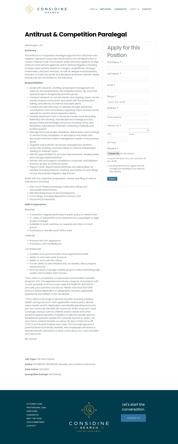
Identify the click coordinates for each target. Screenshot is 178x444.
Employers (105, 9)
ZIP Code (111, 142)
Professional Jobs (36, 407)
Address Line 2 (114, 125)
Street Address (114, 117)
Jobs (92, 9)
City (109, 134)
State (131, 134)
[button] (96, 9)
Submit (112, 178)
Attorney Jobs (34, 404)
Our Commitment (36, 422)
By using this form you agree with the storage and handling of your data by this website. (127, 168)
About (133, 9)
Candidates (120, 9)
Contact (146, 9)
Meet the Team (34, 418)
